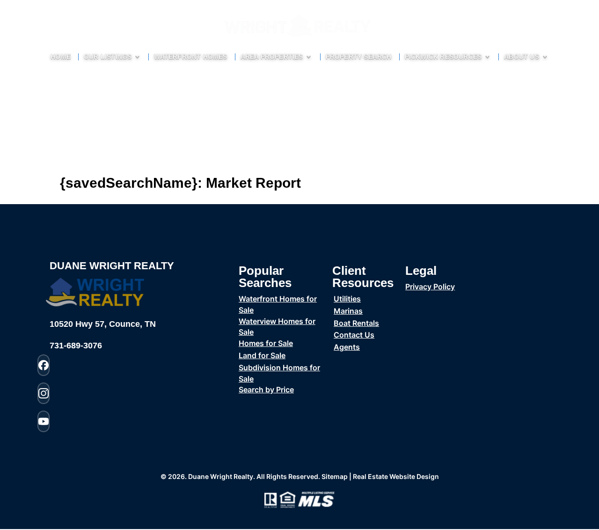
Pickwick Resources (443, 56)
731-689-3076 (76, 345)
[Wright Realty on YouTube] (43, 421)
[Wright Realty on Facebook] (43, 365)
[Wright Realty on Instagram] (43, 393)
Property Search (359, 56)
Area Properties (272, 56)
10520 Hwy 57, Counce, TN (103, 324)
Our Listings (107, 56)
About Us (521, 56)
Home (61, 56)
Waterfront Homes (190, 56)
